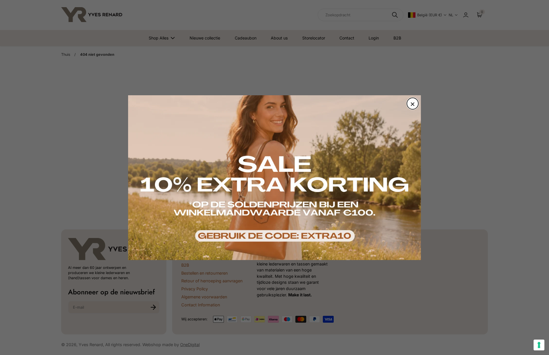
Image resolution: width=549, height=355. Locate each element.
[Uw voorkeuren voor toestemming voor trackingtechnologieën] (539, 345)
